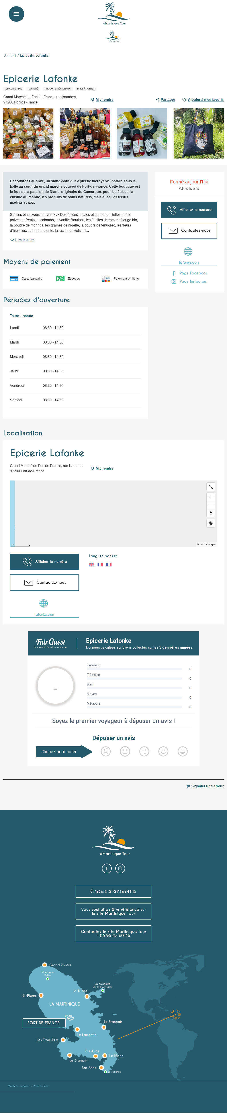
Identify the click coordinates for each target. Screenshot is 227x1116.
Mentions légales (18, 1086)
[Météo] (195, 12)
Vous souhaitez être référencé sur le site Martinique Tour (113, 911)
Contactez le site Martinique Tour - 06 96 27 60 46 (113, 933)
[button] (215, 10)
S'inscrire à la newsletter (113, 891)
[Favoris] (206, 10)
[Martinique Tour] (113, 14)
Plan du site (40, 1086)
